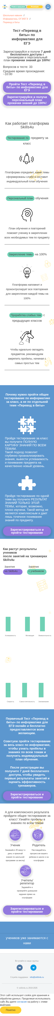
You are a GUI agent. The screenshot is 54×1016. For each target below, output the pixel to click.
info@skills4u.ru (37, 977)
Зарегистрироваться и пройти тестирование (27, 531)
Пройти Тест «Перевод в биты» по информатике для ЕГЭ (27, 87)
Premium (35, 7)
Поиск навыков (18, 7)
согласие (22, 1001)
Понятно (10, 1010)
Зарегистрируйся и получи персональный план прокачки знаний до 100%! (27, 100)
